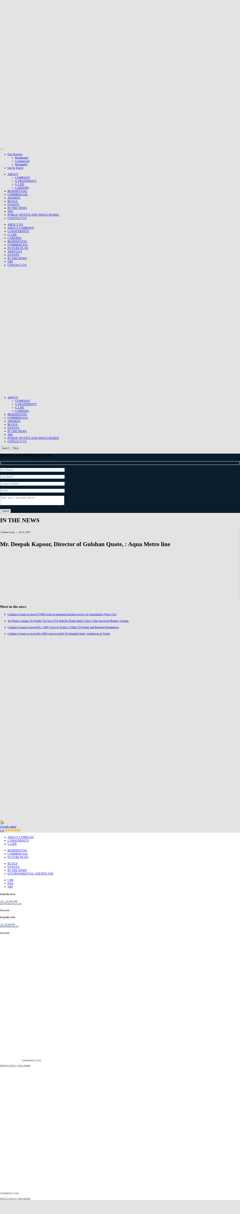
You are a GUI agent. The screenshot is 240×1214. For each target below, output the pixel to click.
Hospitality (21, 164)
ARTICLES (15, 251)
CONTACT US (17, 218)
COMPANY (22, 177)
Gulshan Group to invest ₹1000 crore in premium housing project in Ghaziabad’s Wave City (62, 614)
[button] (120, 826)
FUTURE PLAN (18, 248)
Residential (21, 157)
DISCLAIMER (24, 1065)
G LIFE (19, 184)
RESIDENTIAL (17, 191)
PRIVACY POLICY (8, 1065)
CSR (10, 880)
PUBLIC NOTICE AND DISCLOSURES (33, 214)
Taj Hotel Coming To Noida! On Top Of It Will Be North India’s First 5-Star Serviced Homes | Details (68, 620)
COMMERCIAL (18, 194)
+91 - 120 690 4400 (9, 901)
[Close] (1, 149)
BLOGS (13, 201)
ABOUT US (15, 224)
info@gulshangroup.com (11, 903)
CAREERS (22, 187)
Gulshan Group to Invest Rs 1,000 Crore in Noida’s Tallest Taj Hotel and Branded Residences (63, 627)
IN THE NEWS (17, 208)
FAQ (11, 883)
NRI (10, 211)
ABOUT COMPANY (21, 227)
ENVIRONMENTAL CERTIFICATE (30, 873)
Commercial (22, 161)
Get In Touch (15, 167)
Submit (5, 511)
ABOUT (13, 174)
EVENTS (13, 204)
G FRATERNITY (26, 181)
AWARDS (14, 197)
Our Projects (15, 154)
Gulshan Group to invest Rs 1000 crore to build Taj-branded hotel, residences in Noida (59, 633)
